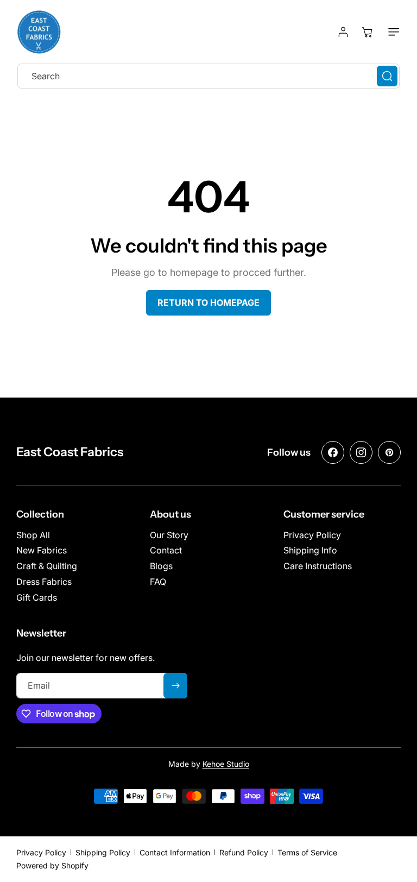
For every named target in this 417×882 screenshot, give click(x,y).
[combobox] (208, 76)
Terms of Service (307, 852)
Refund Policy (243, 852)
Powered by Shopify (52, 865)
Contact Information (175, 852)
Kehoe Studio (226, 763)
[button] (391, 32)
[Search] (387, 76)
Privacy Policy (41, 852)
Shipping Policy (102, 852)
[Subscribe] (175, 685)
